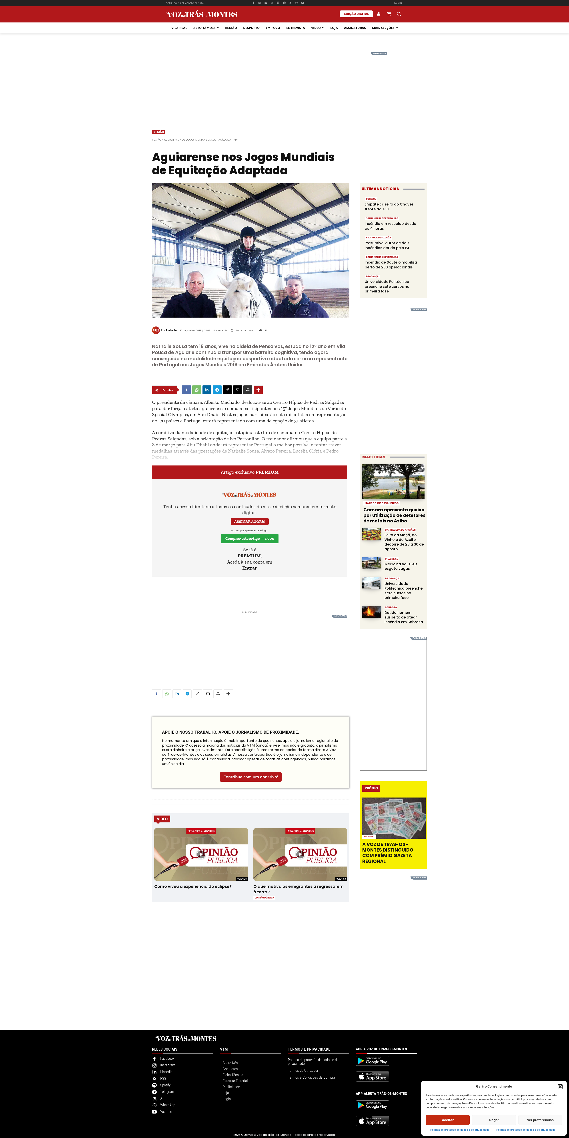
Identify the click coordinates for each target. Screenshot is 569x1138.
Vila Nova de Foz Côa (378, 237)
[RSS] (271, 3)
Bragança (372, 276)
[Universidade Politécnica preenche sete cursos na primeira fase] (371, 583)
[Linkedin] (265, 3)
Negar (494, 1120)
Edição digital (356, 14)
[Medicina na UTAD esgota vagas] (371, 563)
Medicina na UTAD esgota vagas (401, 566)
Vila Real (391, 559)
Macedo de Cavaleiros (382, 503)
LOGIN (398, 3)
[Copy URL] (227, 389)
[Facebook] (253, 3)
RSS (163, 1078)
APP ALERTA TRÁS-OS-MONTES (381, 1093)
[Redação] (156, 330)
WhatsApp (167, 1105)
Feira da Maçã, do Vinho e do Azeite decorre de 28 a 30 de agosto (404, 541)
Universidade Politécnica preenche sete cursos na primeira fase (387, 286)
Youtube (166, 1111)
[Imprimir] (247, 389)
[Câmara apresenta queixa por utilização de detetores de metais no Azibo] (393, 481)
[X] (290, 3)
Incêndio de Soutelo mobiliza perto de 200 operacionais (391, 265)
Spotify (165, 1085)
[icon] (388, 14)
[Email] (237, 389)
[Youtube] (302, 3)
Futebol (371, 199)
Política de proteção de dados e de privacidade (459, 1129)
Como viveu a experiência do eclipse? (193, 886)
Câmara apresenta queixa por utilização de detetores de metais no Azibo (394, 515)
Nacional (369, 836)
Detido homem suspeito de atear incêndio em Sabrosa (404, 617)
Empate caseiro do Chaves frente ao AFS (389, 207)
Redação (171, 330)
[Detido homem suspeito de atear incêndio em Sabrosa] (371, 612)
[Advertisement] (284, 83)
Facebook (167, 1058)
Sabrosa (391, 607)
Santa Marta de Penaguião (382, 218)
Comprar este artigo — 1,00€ (249, 538)
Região (158, 132)
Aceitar (448, 1120)
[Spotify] (278, 3)
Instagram (167, 1065)
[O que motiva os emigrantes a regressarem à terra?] (300, 854)
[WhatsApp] (296, 3)
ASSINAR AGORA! (249, 521)
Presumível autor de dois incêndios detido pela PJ (387, 245)
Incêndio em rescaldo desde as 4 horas (390, 226)
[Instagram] (259, 3)
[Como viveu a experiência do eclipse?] (201, 854)
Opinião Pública (264, 897)
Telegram (167, 1091)
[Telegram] (284, 3)
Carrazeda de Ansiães (400, 529)
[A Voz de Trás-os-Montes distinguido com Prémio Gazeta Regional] (394, 818)
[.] (379, 14)
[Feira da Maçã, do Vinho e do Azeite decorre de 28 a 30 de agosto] (371, 534)
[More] (258, 389)
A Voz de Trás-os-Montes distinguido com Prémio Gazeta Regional (387, 852)
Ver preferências (540, 1120)
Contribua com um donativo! (250, 776)
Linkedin (166, 1072)
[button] (560, 1086)
